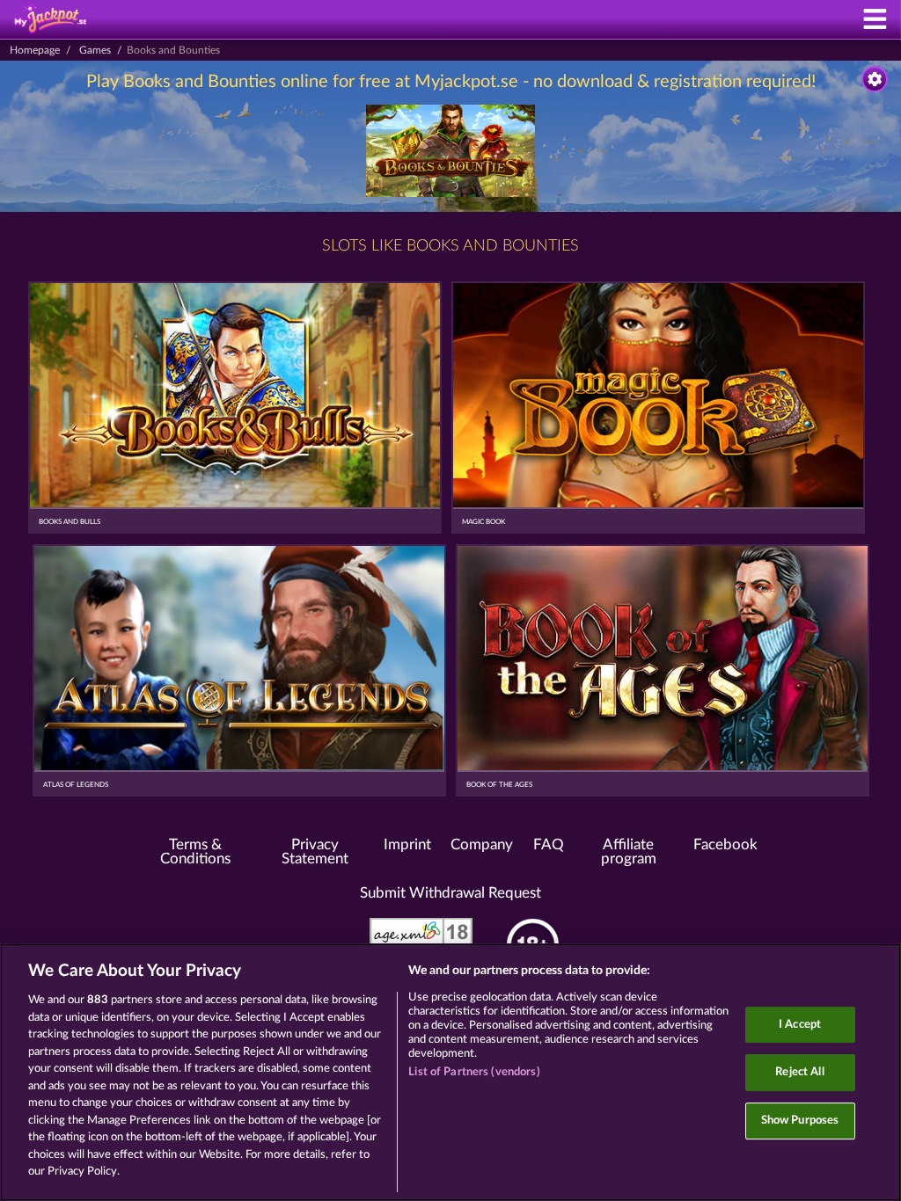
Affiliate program (628, 852)
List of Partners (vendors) (473, 1072)
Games (95, 50)
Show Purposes (800, 1120)
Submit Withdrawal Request (450, 893)
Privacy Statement (315, 852)
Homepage (35, 50)
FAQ (548, 845)
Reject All (799, 1072)
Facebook (725, 845)
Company (481, 845)
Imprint (407, 845)
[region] (450, 1072)
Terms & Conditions (195, 852)
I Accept (800, 1024)
